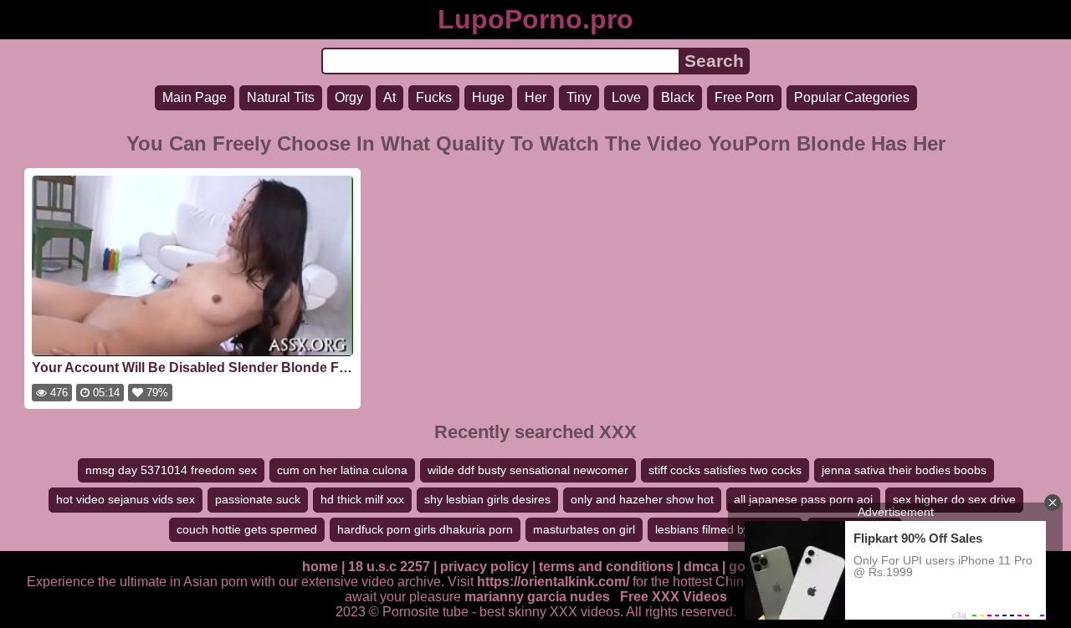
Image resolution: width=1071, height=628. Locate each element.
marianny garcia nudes (537, 597)
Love (626, 97)
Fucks (434, 97)
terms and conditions (606, 566)
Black (677, 97)
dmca (701, 566)
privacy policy (484, 566)
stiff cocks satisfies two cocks (725, 470)
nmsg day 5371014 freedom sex (171, 470)
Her (535, 97)
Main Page (194, 97)
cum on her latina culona (342, 470)
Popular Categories (852, 97)
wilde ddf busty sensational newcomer (528, 470)
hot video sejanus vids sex (125, 499)
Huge (488, 97)
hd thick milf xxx (362, 499)
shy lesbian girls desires (487, 499)
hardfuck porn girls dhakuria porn (425, 529)
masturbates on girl (584, 529)
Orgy (349, 97)
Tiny (579, 97)
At (389, 97)
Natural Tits (281, 97)
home (320, 566)
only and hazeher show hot (642, 499)
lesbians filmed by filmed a (725, 529)
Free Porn (744, 97)
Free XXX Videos (673, 597)
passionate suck (257, 499)
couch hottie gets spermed (247, 529)
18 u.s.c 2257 (389, 566)
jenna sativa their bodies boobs (904, 470)
